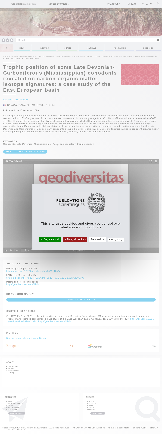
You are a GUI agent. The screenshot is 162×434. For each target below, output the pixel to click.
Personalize (97, 239)
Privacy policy (115, 239)
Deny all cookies (76, 239)
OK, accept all (51, 239)
